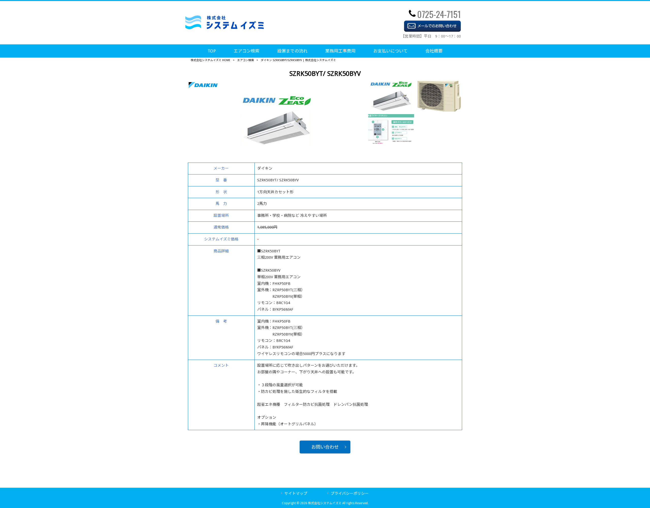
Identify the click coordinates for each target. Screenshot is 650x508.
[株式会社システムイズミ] (224, 28)
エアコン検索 (245, 60)
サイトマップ (295, 493)
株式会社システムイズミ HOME (210, 60)
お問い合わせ (325, 447)
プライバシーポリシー (350, 493)
